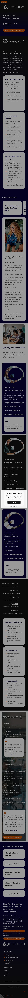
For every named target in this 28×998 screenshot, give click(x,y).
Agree (14, 502)
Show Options (13, 506)
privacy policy (19, 498)
